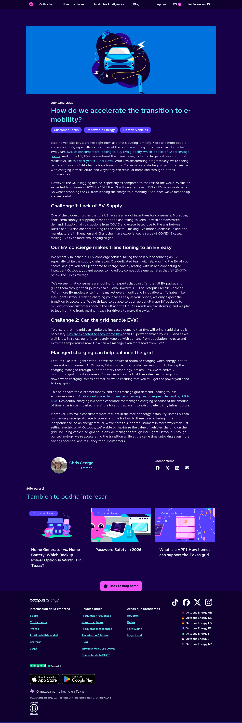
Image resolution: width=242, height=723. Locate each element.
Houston (133, 615)
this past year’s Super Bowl (93, 161)
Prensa (34, 628)
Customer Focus (66, 130)
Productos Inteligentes (96, 628)
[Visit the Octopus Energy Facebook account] (186, 602)
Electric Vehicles (135, 130)
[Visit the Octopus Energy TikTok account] (175, 602)
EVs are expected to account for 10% (95, 334)
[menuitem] (46, 4)
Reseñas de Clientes (94, 635)
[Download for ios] (44, 679)
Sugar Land (134, 635)
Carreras (35, 642)
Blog (84, 642)
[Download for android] (78, 679)
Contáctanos (38, 622)
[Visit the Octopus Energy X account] (197, 602)
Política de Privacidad (44, 635)
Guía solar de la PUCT (95, 655)
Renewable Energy (101, 130)
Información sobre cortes (98, 648)
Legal (33, 648)
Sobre (34, 615)
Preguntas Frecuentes (96, 615)
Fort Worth (134, 628)
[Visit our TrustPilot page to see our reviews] (62, 665)
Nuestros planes (92, 622)
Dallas (131, 622)
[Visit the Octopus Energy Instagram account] (208, 602)
